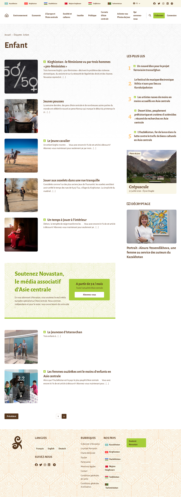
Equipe (84, 457)
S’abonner (159, 15)
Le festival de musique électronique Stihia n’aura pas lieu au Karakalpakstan (154, 83)
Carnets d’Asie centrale (104, 15)
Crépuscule (139, 187)
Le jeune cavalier (58, 141)
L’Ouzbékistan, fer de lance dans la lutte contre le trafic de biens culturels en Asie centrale (155, 136)
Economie (36, 15)
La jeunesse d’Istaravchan (64, 332)
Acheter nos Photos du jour (123, 15)
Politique (92, 15)
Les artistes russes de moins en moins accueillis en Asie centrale (153, 99)
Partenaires (85, 462)
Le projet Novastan (89, 448)
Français (40, 448)
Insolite (80, 15)
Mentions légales (88, 466)
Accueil (8, 35)
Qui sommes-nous (137, 15)
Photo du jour (135, 154)
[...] (64, 77)
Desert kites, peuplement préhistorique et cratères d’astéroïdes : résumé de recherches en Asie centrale (155, 116)
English (51, 448)
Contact (84, 471)
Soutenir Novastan (133, 443)
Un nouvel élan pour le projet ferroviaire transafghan (151, 68)
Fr (137, 4)
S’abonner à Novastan (90, 444)
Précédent (11, 416)
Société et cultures (67, 15)
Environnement (20, 15)
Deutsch (62, 448)
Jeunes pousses (53, 101)
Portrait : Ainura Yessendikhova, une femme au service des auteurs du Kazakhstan (151, 252)
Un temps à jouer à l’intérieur (67, 220)
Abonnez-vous (89, 295)
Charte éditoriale (88, 453)
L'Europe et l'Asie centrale (51, 15)
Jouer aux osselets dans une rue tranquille (71, 180)
